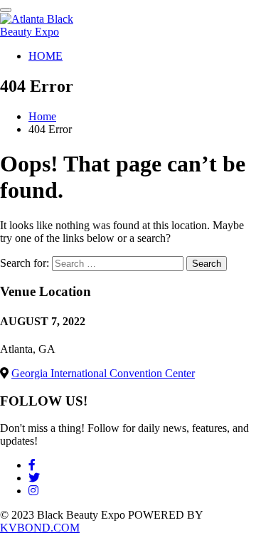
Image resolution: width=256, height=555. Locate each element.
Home (42, 116)
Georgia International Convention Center (103, 373)
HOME (45, 56)
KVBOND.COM (40, 528)
